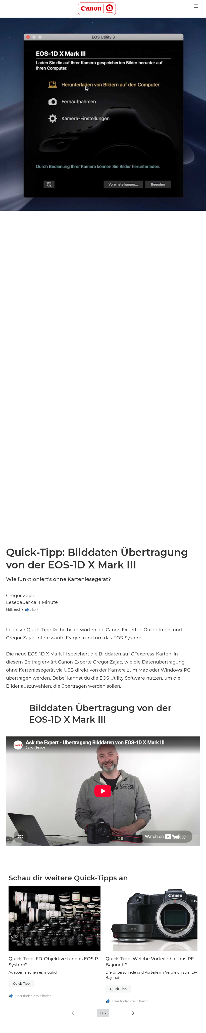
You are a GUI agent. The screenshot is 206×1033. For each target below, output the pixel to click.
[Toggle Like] (27, 610)
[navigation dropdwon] (196, 6)
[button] (75, 1013)
